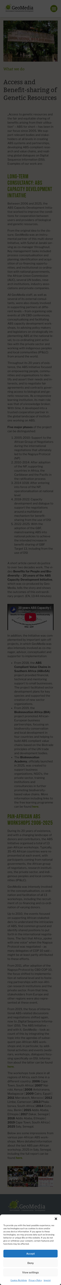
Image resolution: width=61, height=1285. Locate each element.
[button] (56, 1218)
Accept (30, 1253)
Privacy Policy (35, 1280)
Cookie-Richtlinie (19, 1280)
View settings (30, 1272)
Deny (30, 1263)
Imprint (47, 1280)
